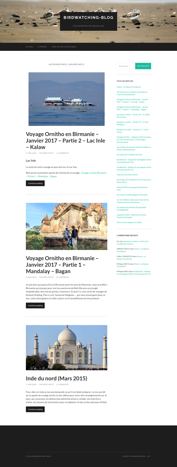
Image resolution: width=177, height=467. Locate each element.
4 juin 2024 (31, 153)
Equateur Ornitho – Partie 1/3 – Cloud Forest (132, 130)
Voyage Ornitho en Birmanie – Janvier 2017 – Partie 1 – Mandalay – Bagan (62, 264)
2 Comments (62, 153)
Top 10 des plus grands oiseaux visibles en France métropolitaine (134, 148)
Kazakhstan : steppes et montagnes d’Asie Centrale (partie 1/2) (134, 168)
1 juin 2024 (31, 384)
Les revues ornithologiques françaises (132, 194)
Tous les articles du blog (64, 47)
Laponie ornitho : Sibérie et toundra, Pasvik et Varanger (131, 216)
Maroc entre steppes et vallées (129, 222)
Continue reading (35, 183)
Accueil (29, 47)
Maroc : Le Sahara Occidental (129, 87)
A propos (42, 47)
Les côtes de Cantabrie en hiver (129, 154)
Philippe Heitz (46, 153)
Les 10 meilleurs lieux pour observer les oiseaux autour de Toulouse (133, 201)
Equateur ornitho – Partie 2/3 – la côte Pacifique (132, 123)
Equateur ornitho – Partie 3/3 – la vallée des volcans (133, 115)
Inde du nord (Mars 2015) (56, 378)
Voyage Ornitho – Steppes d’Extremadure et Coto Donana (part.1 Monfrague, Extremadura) (134, 139)
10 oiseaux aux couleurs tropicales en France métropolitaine (132, 93)
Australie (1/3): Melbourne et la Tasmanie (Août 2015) (134, 180)
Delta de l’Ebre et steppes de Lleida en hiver (132, 188)
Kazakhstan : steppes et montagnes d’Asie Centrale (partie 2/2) (134, 160)
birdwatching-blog (89, 17)
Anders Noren (138, 456)
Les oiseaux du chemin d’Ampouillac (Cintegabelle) (131, 208)
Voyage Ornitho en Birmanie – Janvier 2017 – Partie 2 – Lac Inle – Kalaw (65, 140)
